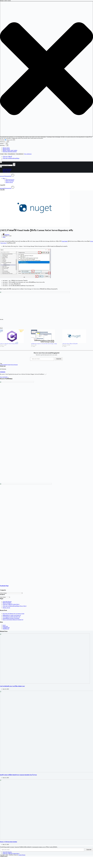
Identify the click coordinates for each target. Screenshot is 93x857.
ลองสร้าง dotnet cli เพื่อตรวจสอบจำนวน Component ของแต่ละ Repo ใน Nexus (18, 774)
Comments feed (6, 627)
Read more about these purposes (10, 151)
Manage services (6, 149)
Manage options (6, 147)
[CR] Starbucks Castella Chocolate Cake (11, 616)
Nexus (91, 241)
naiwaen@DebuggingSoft (6, 176)
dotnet (4, 237)
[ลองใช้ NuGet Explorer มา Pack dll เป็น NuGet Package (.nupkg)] (46, 336)
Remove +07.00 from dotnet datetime (8, 841)
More (4, 178)
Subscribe (58, 358)
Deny (6, 153)
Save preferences (19, 153)
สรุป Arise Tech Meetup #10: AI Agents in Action (13, 613)
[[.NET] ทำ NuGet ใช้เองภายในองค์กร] (77, 336)
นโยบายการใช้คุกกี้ (7, 156)
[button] (46, 68)
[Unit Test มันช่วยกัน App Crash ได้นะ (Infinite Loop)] (45, 683)
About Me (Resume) (9, 179)
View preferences (11, 153)
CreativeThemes (21, 855)
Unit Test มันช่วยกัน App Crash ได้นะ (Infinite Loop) (12, 686)
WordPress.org (6, 628)
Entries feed (5, 626)
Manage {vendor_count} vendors (10, 150)
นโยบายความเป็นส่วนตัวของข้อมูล (11, 158)
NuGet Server (4, 243)
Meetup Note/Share (9, 180)
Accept (2, 153)
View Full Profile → (4, 377)
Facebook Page (4, 585)
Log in (4, 625)
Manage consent (4, 856)
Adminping (2, 371)
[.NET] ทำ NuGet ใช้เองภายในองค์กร (70, 343)
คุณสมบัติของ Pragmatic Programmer (11, 618)
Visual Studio (64, 241)
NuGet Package (14, 364)
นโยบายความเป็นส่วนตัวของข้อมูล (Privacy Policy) (14, 606)
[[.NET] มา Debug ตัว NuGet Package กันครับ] (15, 336)
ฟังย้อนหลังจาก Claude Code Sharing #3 (12, 615)
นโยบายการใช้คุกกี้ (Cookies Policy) (11, 604)
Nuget (8, 364)
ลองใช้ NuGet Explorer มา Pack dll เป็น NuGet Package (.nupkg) (44, 343)
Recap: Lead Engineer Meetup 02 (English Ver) (13, 619)
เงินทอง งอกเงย (9, 182)
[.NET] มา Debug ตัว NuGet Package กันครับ (9, 343)
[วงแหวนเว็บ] (13, 176)
